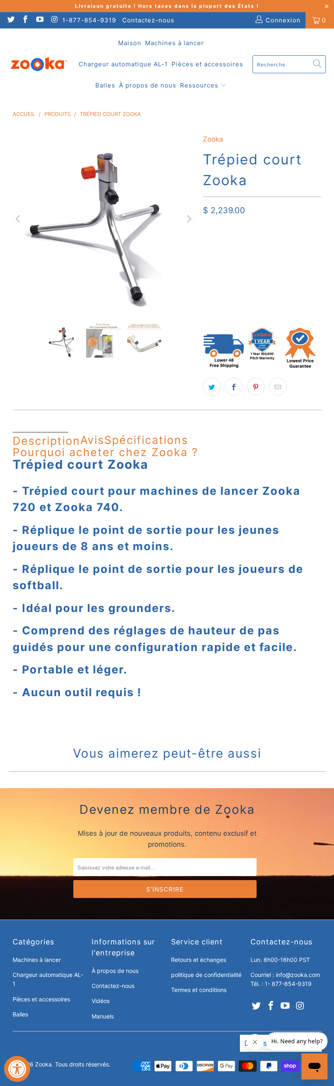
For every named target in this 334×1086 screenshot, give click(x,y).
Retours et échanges (198, 959)
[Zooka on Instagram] (54, 20)
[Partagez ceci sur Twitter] (212, 387)
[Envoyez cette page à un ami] (278, 387)
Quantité (214, 276)
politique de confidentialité (206, 974)
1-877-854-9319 (89, 20)
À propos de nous (147, 85)
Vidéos (101, 1000)
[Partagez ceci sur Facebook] (234, 387)
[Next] (188, 219)
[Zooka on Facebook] (25, 20)
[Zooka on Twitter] (10, 20)
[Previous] (18, 219)
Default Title (227, 250)
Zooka (213, 139)
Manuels (103, 1016)
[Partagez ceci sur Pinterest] (256, 387)
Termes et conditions (198, 989)
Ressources (200, 85)
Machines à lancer (174, 43)
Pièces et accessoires (207, 64)
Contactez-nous (148, 20)
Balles (105, 85)
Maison (129, 43)
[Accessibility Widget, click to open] (17, 1069)
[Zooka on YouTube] (39, 20)
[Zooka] (38, 64)
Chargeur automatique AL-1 (123, 64)
